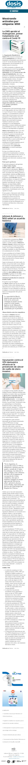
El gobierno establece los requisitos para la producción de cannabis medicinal (13, 722)
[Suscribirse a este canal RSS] (24, 26)
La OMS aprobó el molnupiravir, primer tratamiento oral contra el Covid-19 (12, 35)
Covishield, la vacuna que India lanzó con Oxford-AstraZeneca (12, 715)
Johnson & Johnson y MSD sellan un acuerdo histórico (13, 218)
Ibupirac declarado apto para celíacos (12, 734)
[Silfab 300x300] (14, 679)
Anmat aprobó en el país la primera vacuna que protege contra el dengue (13, 729)
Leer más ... (17, 208)
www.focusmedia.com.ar (14, 758)
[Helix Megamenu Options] (14, 11)
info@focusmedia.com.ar (18, 756)
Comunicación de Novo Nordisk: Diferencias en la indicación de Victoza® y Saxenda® (14, 741)
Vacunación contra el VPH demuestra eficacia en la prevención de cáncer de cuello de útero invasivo (13, 365)
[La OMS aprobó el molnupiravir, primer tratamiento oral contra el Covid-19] (13, 47)
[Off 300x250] (14, 697)
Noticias (11, 208)
